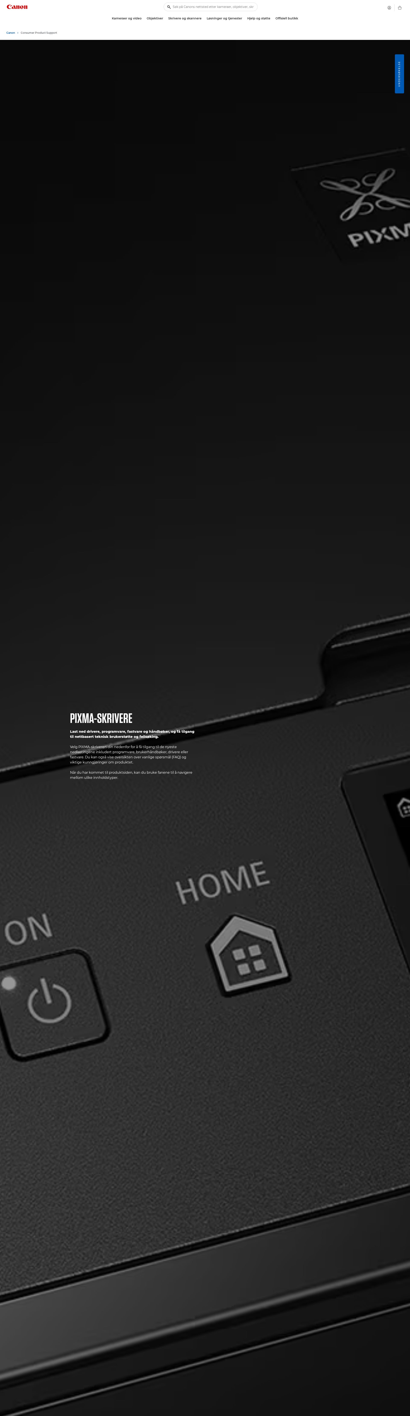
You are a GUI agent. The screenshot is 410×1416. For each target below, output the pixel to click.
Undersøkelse (399, 74)
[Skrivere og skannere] (203, 18)
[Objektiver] (165, 18)
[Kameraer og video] (143, 18)
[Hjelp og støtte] (272, 18)
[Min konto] (389, 7)
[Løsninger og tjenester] (244, 18)
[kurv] (399, 7)
